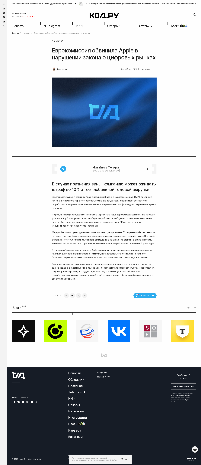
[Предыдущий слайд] (188, 308)
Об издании (101, 372)
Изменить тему (181, 386)
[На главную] (104, 15)
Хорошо (125, 459)
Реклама (101, 377)
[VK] (72, 295)
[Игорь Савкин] (54, 69)
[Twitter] (78, 295)
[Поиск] (194, 14)
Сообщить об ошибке (183, 377)
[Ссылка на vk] (4, 9)
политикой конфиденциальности (181, 395)
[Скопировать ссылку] (84, 295)
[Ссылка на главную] (18, 375)
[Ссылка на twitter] (4, 26)
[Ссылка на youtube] (4, 21)
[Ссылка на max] (4, 13)
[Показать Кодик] (195, 449)
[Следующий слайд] (195, 308)
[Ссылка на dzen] (4, 17)
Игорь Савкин (62, 69)
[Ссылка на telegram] (4, 4)
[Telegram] (66, 295)
